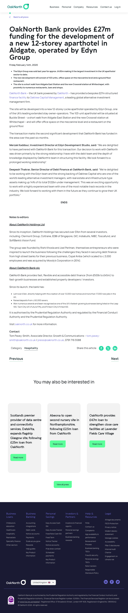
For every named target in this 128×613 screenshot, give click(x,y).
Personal (66, 6)
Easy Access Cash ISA (53, 524)
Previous (16, 358)
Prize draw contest (53, 548)
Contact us (106, 6)
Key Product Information (31, 554)
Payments (30, 537)
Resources (92, 6)
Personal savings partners (72, 531)
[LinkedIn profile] (106, 582)
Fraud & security (91, 555)
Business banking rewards (72, 538)
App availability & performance (92, 536)
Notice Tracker (52, 541)
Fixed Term (50, 537)
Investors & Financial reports (74, 524)
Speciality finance (13, 541)
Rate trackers (90, 566)
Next (115, 358)
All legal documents (112, 519)
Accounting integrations (31, 524)
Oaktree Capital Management (47, 97)
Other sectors (11, 545)
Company (79, 6)
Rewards (29, 545)
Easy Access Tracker (54, 530)
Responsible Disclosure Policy (91, 571)
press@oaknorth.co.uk (51, 340)
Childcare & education (10, 524)
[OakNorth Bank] (18, 7)
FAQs (87, 523)
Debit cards (30, 530)
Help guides (30, 548)
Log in (117, 6)
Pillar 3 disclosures (112, 545)
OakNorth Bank (17, 93)
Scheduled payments (50, 554)
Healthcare (10, 530)
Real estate (11, 537)
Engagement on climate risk (111, 558)
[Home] (16, 582)
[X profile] (118, 582)
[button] (43, 582)
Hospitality (31, 348)
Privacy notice (110, 527)
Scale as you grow (33, 541)
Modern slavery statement (111, 532)
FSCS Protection (111, 523)
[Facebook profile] (112, 582)
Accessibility (110, 541)
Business (54, 6)
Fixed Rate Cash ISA (54, 533)
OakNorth (62, 93)
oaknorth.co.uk (23, 324)
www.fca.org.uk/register (30, 601)
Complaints (89, 530)
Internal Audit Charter (110, 551)
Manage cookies (111, 538)
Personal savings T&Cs (91, 560)
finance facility (17, 97)
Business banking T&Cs (92, 550)
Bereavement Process (90, 543)
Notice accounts (32, 533)
